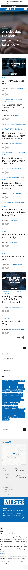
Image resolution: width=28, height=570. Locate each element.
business (14, 382)
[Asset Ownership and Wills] (14, 67)
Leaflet (19, 464)
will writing (20, 417)
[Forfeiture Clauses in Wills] (14, 251)
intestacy (17, 397)
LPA (5, 404)
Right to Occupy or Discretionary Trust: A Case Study (13, 161)
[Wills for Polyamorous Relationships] (14, 229)
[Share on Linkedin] (8, 94)
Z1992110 (22, 515)
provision (6, 410)
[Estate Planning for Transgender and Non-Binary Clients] (14, 203)
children (13, 387)
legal (5, 402)
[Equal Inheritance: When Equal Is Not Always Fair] (14, 177)
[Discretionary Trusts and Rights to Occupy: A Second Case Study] (14, 125)
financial (6, 393)
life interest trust (14, 402)
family (12, 391)
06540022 (19, 513)
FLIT (13, 393)
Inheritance (19, 395)
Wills (4, 77)
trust (5, 415)
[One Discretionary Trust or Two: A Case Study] (14, 99)
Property (18, 291)
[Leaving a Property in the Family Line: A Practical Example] (14, 281)
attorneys (6, 382)
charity (6, 387)
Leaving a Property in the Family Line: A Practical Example (13, 299)
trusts (21, 415)
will (5, 417)
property (6, 408)
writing (6, 419)
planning (6, 406)
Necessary (3, 553)
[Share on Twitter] (6, 94)
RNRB (12, 129)
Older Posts (20, 337)
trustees (13, 415)
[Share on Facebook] (3, 94)
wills (12, 417)
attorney (21, 380)
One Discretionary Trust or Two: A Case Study (13, 108)
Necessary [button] (2, 551)
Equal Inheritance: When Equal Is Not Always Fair (12, 186)
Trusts (4, 101)
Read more (21, 523)
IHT (11, 395)
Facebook (5, 354)
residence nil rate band (17, 410)
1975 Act (5, 128)
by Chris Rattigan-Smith (17, 88)
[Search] (24, 348)
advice (13, 380)
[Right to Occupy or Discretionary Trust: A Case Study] (14, 152)
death (21, 387)
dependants (7, 389)
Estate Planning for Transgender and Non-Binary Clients (14, 212)
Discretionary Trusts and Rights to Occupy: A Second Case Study (13, 136)
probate (14, 406)
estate (5, 391)
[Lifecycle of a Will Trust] (14, 316)
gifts (5, 395)
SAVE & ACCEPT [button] (3, 563)
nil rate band (13, 404)
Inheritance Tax (14, 128)
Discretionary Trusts (18, 389)
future (20, 393)
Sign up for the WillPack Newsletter (14, 1)
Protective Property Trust (18, 408)
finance (19, 391)
